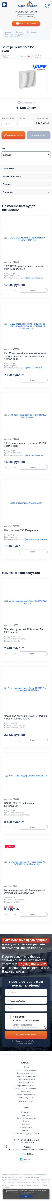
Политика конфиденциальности (26, 1133)
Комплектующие (26, 1098)
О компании (26, 1112)
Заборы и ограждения (26, 1095)
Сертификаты (26, 1127)
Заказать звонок (26, 16)
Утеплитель (26, 1092)
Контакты (26, 1130)
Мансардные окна (26, 1082)
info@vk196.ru (27, 1154)
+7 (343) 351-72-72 (26, 12)
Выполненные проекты (26, 1118)
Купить (33, 290)
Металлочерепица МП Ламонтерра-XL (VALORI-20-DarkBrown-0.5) (24, 891)
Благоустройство (26, 1101)
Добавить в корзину (15, 135)
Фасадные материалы (26, 1073)
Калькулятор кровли (27, 23)
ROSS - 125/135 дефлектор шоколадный (19, 804)
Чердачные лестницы (26, 1085)
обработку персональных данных (26, 1042)
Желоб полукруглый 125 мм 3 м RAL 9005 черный (24, 630)
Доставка (26, 1124)
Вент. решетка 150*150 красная (21, 530)
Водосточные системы (26, 1076)
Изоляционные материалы (26, 1089)
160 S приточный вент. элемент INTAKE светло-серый (25, 444)
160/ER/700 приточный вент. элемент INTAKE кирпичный (24, 267)
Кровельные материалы (26, 1070)
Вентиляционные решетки (36, 539)
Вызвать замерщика (26, 1035)
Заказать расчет (38, 135)
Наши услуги (26, 1115)
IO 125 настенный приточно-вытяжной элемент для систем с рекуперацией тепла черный (25, 356)
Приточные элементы (34, 278)
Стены (26, 1067)
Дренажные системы (26, 1079)
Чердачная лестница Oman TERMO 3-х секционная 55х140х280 (25, 717)
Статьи (26, 1121)
